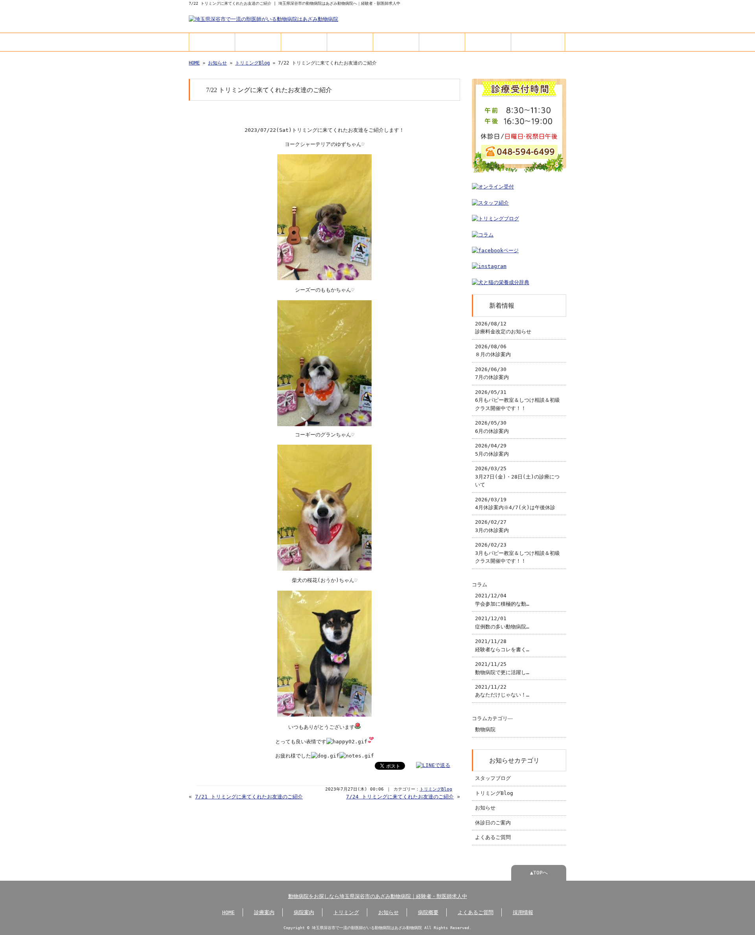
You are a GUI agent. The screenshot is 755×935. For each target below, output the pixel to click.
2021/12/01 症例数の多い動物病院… (502, 622)
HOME (212, 42)
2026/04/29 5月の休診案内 (492, 449)
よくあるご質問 (488, 42)
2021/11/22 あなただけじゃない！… (502, 691)
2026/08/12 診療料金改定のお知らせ (503, 327)
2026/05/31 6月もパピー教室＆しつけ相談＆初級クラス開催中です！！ (517, 400)
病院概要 (442, 42)
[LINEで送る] (433, 765)
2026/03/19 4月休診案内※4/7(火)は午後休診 (515, 503)
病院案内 (304, 42)
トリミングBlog (252, 63)
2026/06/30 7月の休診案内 (492, 373)
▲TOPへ (539, 873)
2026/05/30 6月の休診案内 (492, 427)
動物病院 (485, 729)
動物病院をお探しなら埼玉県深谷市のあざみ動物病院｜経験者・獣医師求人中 (377, 896)
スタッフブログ (493, 778)
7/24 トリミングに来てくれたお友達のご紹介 (400, 797)
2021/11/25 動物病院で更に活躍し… (502, 668)
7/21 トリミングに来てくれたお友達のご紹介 (249, 797)
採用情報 (538, 42)
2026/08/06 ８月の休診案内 (493, 350)
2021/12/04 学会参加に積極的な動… (502, 599)
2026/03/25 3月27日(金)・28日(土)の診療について (517, 477)
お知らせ (396, 42)
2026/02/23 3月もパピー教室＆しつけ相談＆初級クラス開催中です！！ (517, 553)
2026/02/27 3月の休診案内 (492, 526)
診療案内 (258, 42)
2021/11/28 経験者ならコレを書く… (502, 645)
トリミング (350, 42)
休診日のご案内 (493, 823)
